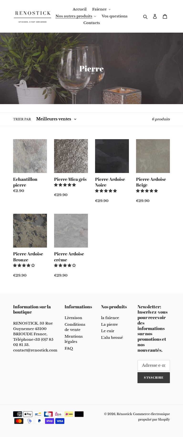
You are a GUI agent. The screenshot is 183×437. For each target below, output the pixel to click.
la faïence (110, 317)
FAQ (69, 348)
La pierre (109, 324)
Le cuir (107, 331)
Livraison (73, 317)
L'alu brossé (112, 337)
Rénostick (124, 414)
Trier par (22, 119)
